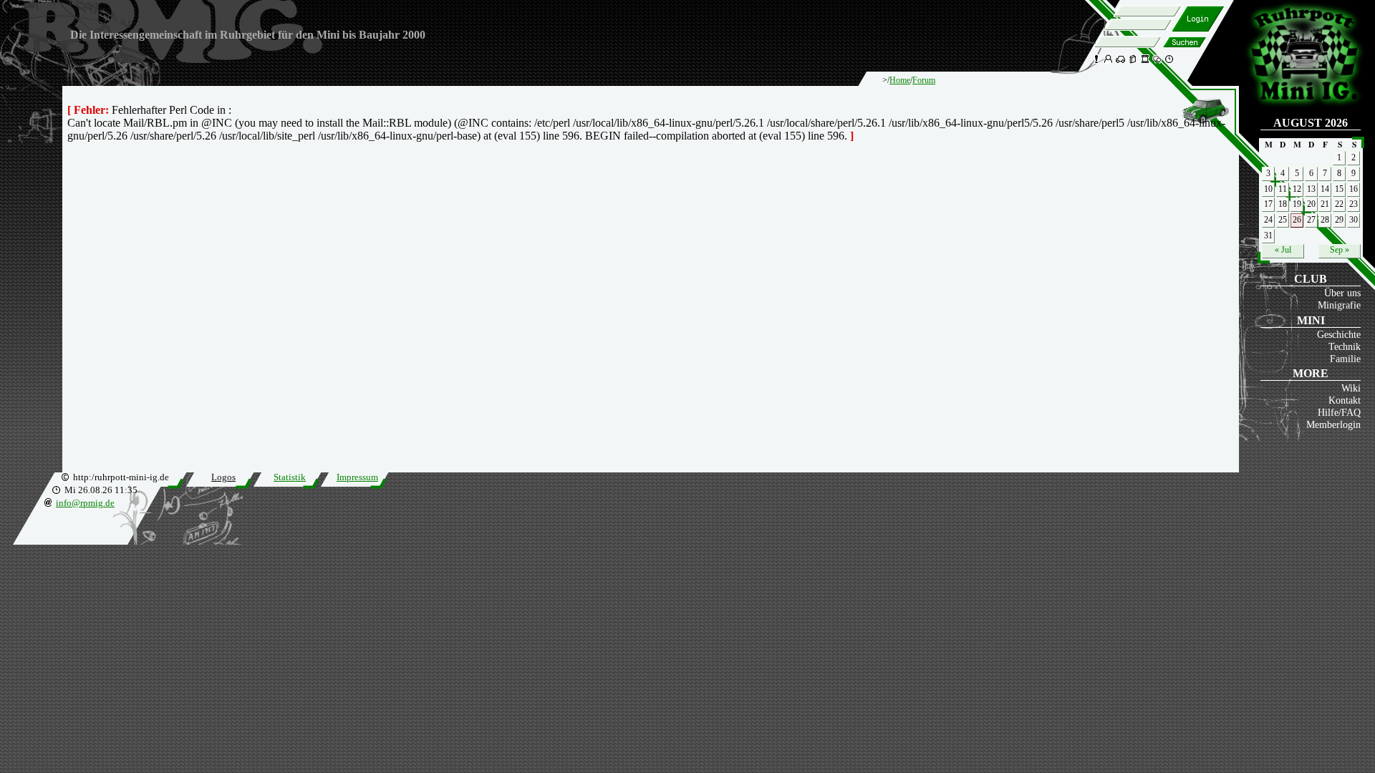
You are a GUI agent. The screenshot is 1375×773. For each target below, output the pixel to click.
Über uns (1342, 292)
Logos (223, 477)
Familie (1345, 358)
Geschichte (1339, 334)
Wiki (1351, 388)
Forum (923, 80)
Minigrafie (1339, 305)
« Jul (1283, 249)
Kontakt (1344, 400)
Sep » (1339, 249)
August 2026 (1310, 123)
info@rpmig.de (85, 503)
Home (899, 80)
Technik (1344, 346)
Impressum (357, 477)
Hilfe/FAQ (1339, 412)
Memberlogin (1333, 424)
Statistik (290, 477)
